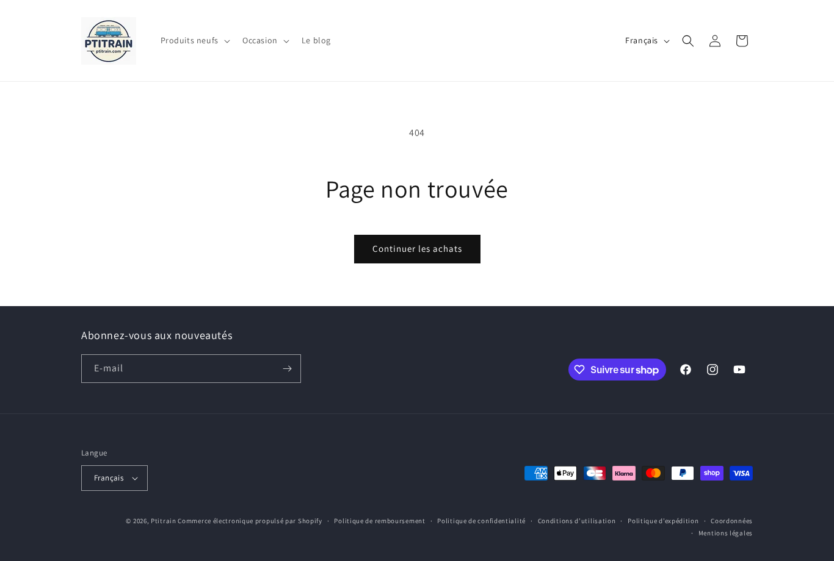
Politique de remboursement (379, 520)
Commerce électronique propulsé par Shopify (250, 520)
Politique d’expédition (663, 520)
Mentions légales (725, 533)
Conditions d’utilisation (577, 520)
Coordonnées (732, 520)
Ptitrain (163, 520)
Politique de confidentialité (481, 520)
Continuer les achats (417, 248)
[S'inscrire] (287, 368)
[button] (194, 40)
